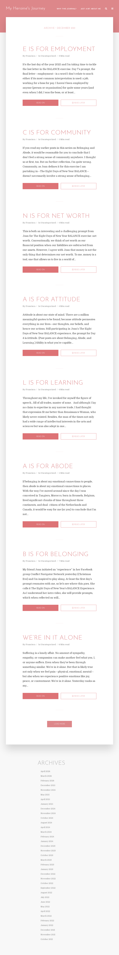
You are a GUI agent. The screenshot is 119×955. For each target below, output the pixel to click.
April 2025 (45, 799)
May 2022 (45, 907)
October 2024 (47, 818)
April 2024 (45, 827)
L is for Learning (53, 383)
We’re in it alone (52, 638)
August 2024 (46, 823)
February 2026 (47, 781)
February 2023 (47, 865)
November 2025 (48, 790)
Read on (40, 103)
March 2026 (46, 776)
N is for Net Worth (56, 216)
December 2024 (48, 809)
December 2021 (48, 930)
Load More (59, 724)
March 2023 (46, 860)
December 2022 (48, 874)
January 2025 (47, 804)
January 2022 (47, 925)
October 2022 (47, 883)
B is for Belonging (55, 554)
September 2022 (48, 888)
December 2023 (48, 846)
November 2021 (48, 935)
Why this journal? (66, 9)
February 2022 (47, 921)
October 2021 (47, 939)
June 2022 (45, 902)
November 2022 (48, 879)
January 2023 (47, 869)
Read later (79, 103)
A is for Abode (48, 466)
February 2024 (47, 837)
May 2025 (45, 795)
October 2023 (47, 855)
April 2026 (45, 771)
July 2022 (45, 897)
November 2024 (48, 813)
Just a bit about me (91, 9)
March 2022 (46, 916)
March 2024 (46, 832)
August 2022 (46, 893)
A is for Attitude (51, 300)
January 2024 (47, 841)
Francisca (30, 56)
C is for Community (57, 133)
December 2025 (48, 785)
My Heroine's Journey (25, 8)
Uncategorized (48, 56)
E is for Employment (59, 49)
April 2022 (45, 911)
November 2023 (48, 851)
